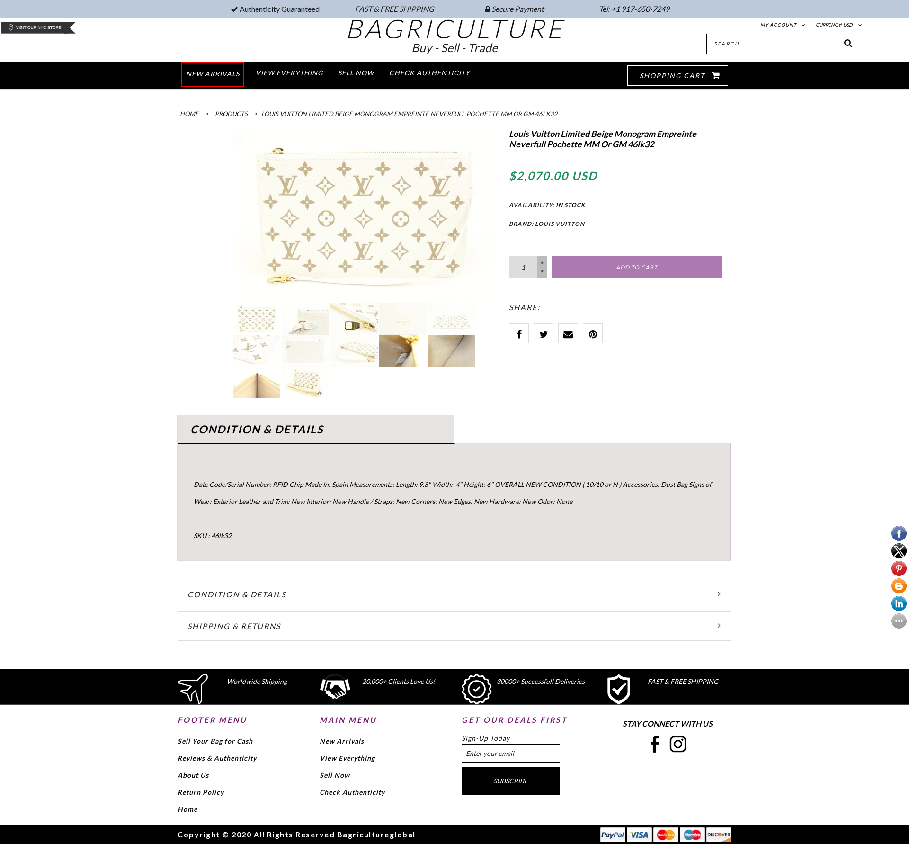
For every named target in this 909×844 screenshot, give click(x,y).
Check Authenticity (352, 792)
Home (187, 809)
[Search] (848, 43)
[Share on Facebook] (519, 333)
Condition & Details (236, 594)
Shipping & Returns (234, 625)
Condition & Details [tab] (256, 429)
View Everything (347, 758)
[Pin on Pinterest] (593, 333)
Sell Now (335, 775)
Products (231, 113)
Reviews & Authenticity (217, 758)
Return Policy (201, 792)
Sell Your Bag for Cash (215, 741)
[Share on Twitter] (543, 333)
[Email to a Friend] (568, 333)
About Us (193, 775)
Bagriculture (454, 28)
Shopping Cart (673, 76)
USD (848, 24)
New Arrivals (342, 741)
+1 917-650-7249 (640, 8)
